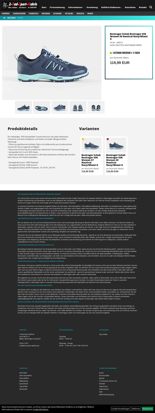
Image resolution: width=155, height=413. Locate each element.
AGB (100, 392)
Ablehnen (136, 408)
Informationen (75, 7)
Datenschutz (104, 389)
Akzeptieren (148, 408)
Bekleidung (46, 13)
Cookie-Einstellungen (121, 408)
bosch (101, 373)
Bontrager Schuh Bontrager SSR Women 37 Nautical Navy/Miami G (91, 160)
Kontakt (143, 7)
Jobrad (101, 378)
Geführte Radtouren (110, 7)
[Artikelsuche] (150, 7)
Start (44, 7)
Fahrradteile (33, 13)
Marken (90, 13)
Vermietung (92, 7)
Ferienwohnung (57, 7)
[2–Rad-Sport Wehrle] (20, 5)
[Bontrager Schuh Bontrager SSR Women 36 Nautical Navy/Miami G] (51, 63)
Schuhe (20, 18)
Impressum (103, 386)
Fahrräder (6, 13)
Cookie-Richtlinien (40, 409)
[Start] (4, 18)
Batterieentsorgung (106, 394)
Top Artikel (69, 13)
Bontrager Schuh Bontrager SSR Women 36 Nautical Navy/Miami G (129, 36)
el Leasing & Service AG (108, 381)
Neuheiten (80, 13)
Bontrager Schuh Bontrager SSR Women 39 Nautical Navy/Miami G (115, 160)
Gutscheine (130, 7)
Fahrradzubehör (19, 13)
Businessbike (104, 375)
